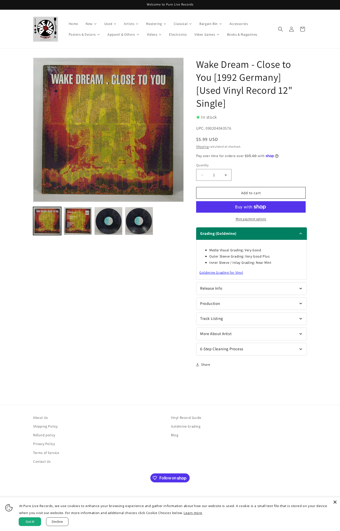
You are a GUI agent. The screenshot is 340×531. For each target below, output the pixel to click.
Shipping (202, 146)
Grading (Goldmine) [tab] (218, 233)
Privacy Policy (44, 444)
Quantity (202, 165)
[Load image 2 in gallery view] (78, 221)
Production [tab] (210, 303)
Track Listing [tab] (211, 318)
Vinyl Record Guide (186, 417)
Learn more (193, 513)
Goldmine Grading (186, 426)
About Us (40, 417)
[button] (280, 29)
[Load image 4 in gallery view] (139, 221)
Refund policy (44, 435)
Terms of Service (46, 452)
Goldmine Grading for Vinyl (221, 272)
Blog (174, 435)
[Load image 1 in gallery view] (47, 221)
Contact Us (42, 461)
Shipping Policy (45, 426)
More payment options (251, 219)
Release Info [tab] (211, 288)
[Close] (335, 502)
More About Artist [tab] (215, 333)
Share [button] (205, 364)
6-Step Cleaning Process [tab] (221, 349)
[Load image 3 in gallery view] (108, 221)
